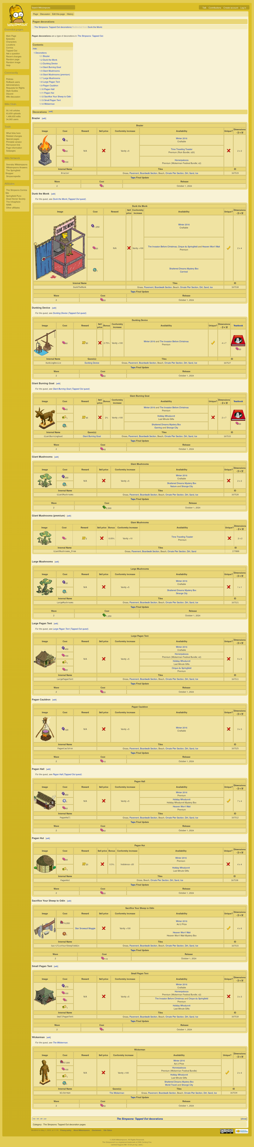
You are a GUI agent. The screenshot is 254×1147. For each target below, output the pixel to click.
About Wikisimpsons (81, 1130)
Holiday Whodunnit (166, 415)
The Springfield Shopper (12, 172)
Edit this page (58, 13)
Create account (230, 7)
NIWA (8, 204)
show (243, 1118)
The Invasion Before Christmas (162, 246)
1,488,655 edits (13, 116)
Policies (9, 79)
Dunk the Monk (95, 27)
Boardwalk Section (148, 173)
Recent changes (13, 56)
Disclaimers (96, 1130)
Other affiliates (13, 207)
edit (50, 111)
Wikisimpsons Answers (16, 167)
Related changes (14, 135)
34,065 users (12, 119)
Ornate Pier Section (175, 173)
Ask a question (13, 53)
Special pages (12, 138)
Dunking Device (92, 362)
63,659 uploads (13, 113)
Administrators (13, 84)
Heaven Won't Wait (211, 246)
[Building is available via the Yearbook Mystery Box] (238, 345)
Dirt (186, 173)
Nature (173, 486)
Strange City (172, 427)
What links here (13, 133)
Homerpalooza (181, 160)
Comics (9, 47)
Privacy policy (65, 1130)
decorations (140, 1118)
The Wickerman (60, 1042)
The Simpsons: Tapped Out (90, 35)
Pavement (134, 173)
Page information (14, 147)
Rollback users (13, 81)
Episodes (10, 38)
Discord (9, 93)
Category (37, 1124)
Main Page (11, 35)
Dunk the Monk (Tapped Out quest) (69, 198)
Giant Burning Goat (92, 436)
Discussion (45, 13)
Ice (196, 173)
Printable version (14, 141)
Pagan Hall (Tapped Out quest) (67, 774)
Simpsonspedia (13, 176)
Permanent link (13, 144)
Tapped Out (11, 50)
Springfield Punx (13, 195)
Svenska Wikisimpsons (16, 164)
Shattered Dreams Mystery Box (183, 268)
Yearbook (238, 325)
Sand (191, 173)
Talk (204, 7)
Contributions (215, 7)
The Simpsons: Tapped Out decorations (52, 27)
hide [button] (35, 48)
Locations (10, 44)
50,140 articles (13, 110)
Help (8, 65)
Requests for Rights (15, 87)
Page (35, 13)
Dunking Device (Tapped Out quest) (69, 313)
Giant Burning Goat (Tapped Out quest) (71, 388)
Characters (11, 41)
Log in (243, 7)
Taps (133, 177)
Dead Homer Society (15, 198)
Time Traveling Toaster (181, 149)
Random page (12, 59)
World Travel (171, 1084)
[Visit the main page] (17, 22)
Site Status (107, 1130)
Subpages (11, 150)
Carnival (184, 271)
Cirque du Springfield (188, 246)
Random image (13, 62)
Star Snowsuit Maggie (85, 928)
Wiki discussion (13, 96)
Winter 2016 (181, 138)
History (70, 13)
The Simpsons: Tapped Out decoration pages (64, 1124)
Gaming (158, 427)
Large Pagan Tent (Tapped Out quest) (70, 628)
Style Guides (12, 90)
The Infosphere (13, 201)
